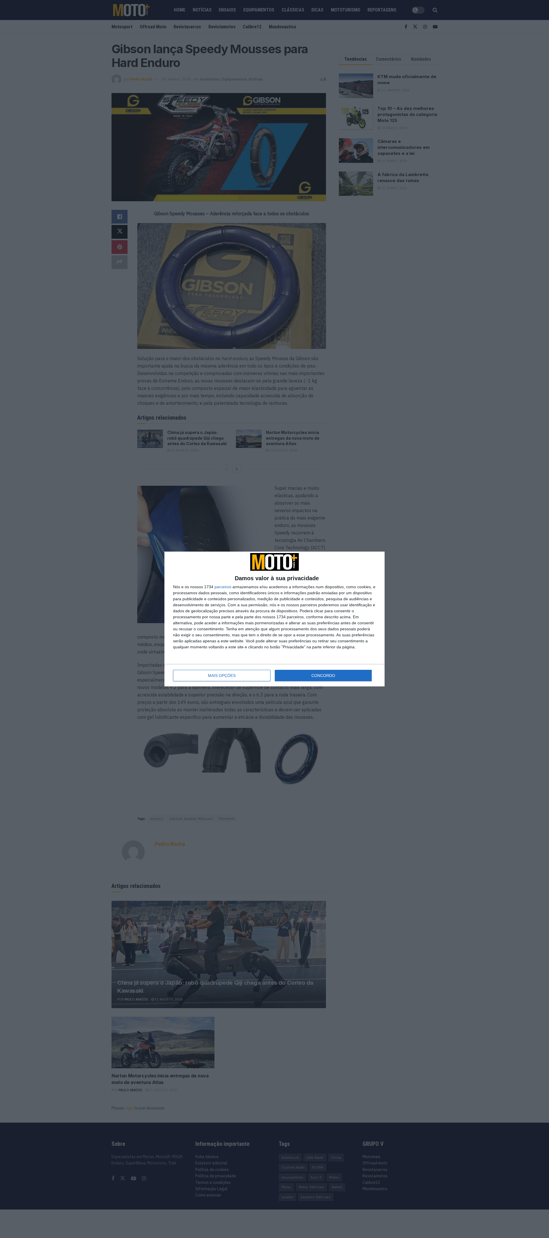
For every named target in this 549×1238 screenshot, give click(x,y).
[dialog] (274, 619)
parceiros (222, 587)
